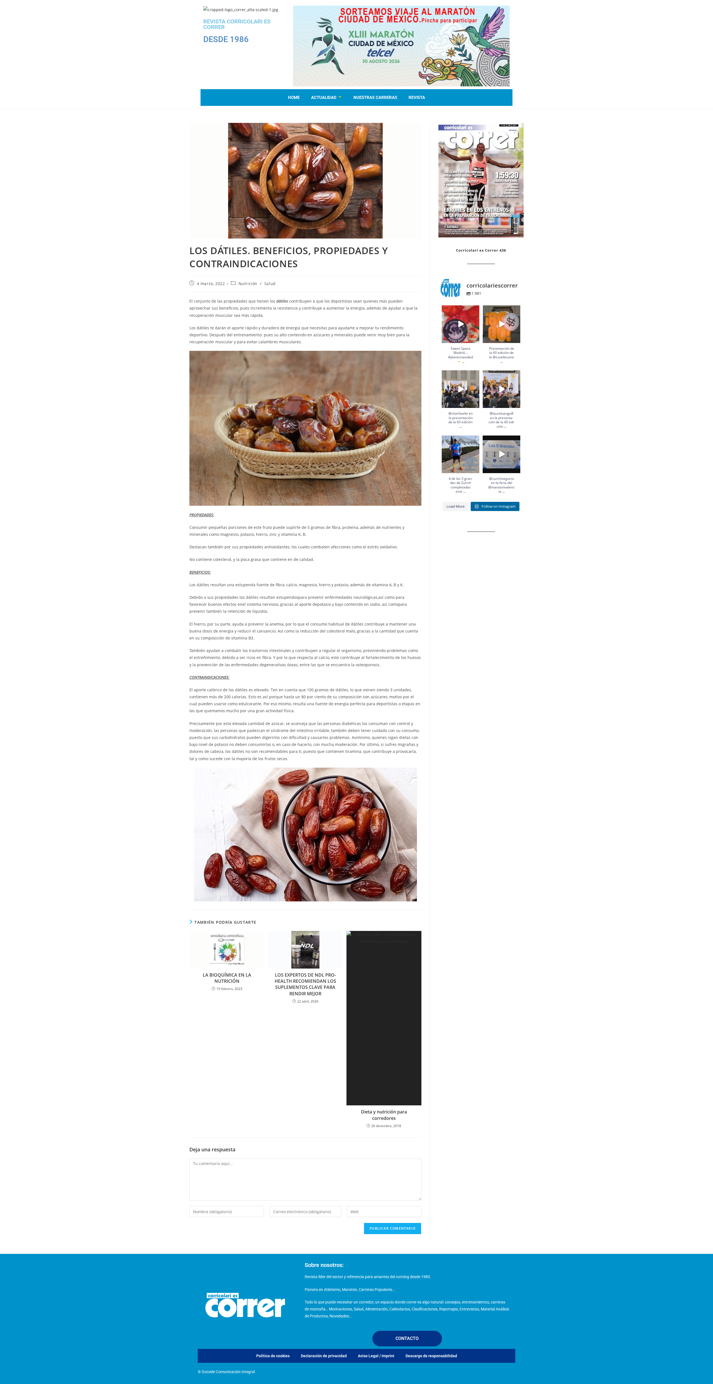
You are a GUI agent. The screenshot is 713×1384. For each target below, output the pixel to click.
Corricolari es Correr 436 (481, 250)
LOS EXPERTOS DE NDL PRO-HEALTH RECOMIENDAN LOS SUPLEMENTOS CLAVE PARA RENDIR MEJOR (305, 984)
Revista (417, 97)
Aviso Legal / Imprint (376, 1356)
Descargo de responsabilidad (431, 1356)
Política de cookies (273, 1356)
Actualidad (323, 97)
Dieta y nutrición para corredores (384, 1115)
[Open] (460, 324)
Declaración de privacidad (324, 1356)
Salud (270, 283)
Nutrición (247, 283)
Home (294, 97)
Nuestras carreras (375, 97)
